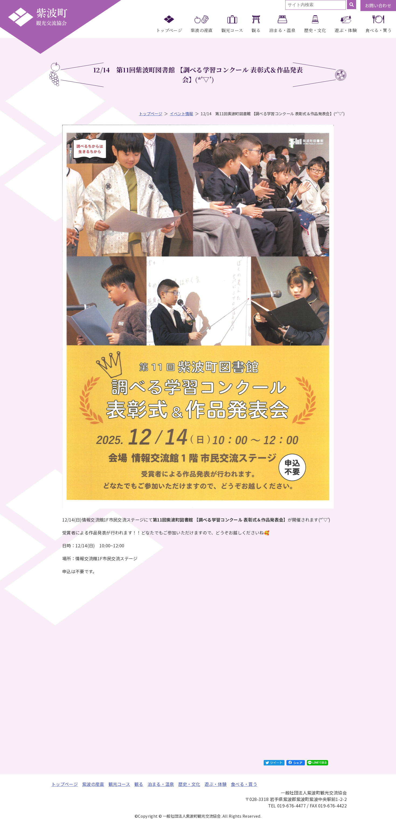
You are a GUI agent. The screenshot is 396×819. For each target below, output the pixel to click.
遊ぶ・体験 (346, 30)
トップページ (169, 30)
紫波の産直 (202, 30)
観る (256, 30)
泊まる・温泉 (282, 30)
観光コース (232, 30)
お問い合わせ (378, 5)
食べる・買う (378, 30)
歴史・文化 (315, 30)
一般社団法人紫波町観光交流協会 (37, 17)
